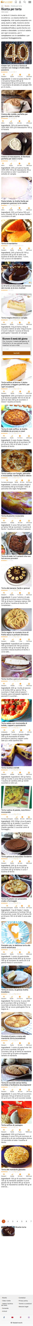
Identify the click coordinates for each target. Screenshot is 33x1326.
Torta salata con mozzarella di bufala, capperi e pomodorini (14, 724)
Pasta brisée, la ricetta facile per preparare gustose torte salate (15, 202)
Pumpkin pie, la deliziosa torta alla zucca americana (15, 946)
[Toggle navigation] (29, 2)
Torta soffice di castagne (12, 1125)
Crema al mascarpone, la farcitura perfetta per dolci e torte (15, 158)
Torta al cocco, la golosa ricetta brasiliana (14, 991)
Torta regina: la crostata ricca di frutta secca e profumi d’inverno (15, 633)
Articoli (4, 1311)
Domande (5, 1308)
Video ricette (6, 1301)
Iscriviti (16, 353)
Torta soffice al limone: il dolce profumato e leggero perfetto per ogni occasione (15, 384)
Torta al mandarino (9, 243)
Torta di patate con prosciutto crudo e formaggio (14, 900)
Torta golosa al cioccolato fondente (16, 856)
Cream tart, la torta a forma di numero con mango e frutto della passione (15, 68)
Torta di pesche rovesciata (12, 516)
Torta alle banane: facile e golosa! (15, 588)
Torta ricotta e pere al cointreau (14, 679)
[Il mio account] (20, 2)
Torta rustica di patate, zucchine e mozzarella (15, 811)
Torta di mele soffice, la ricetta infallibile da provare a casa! (14, 430)
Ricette (4, 1298)
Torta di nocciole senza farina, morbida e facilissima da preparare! (16, 1084)
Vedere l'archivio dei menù (7, 1304)
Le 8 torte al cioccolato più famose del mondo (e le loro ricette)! (16, 287)
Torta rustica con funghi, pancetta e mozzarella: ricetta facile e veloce (16, 474)
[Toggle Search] (24, 2)
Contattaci (22, 1298)
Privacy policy (23, 1301)
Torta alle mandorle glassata (13, 1169)
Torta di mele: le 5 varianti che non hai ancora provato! (16, 557)
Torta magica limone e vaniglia (14, 318)
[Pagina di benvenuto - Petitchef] (2, 6)
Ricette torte (20, 1227)
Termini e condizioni (25, 1303)
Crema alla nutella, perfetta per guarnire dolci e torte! (14, 115)
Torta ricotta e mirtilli (10, 768)
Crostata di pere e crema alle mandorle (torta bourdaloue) (13, 1037)
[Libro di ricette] (16, 2)
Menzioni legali (23, 1306)
